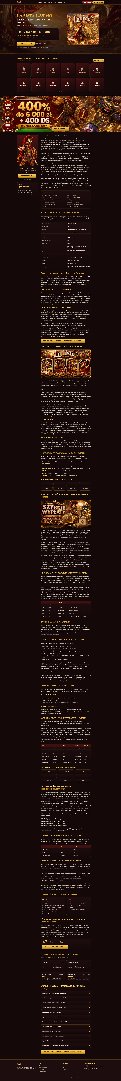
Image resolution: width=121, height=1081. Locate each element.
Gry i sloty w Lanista (47, 197)
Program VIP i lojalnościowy (73, 199)
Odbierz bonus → (25, 43)
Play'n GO (59, 484)
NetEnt (46, 488)
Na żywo (50, 2)
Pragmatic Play (46, 484)
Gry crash (41, 1069)
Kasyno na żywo (43, 1067)
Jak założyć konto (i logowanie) (74, 200)
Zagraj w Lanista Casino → (55, 947)
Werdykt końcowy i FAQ (72, 206)
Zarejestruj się (98, 2)
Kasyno (40, 2)
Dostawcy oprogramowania (73, 197)
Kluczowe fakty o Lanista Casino (50, 195)
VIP (64, 2)
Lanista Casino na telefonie (49, 202)
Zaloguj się (87, 2)
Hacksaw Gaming (72, 484)
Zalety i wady (46, 206)
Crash (55, 2)
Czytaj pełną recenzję (40, 43)
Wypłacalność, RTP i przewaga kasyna (52, 199)
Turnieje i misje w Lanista (48, 200)
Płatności (64, 1067)
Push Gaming (85, 488)
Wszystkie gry (98, 60)
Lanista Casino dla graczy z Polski (75, 204)
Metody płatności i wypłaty (73, 202)
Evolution (59, 488)
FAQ (63, 1071)
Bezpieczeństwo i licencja (49, 204)
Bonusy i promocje (71, 195)
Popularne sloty (42, 1071)
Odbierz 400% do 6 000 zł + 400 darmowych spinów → (63, 341)
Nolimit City (72, 488)
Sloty (45, 2)
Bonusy (60, 2)
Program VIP (64, 1069)
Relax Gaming (85, 484)
